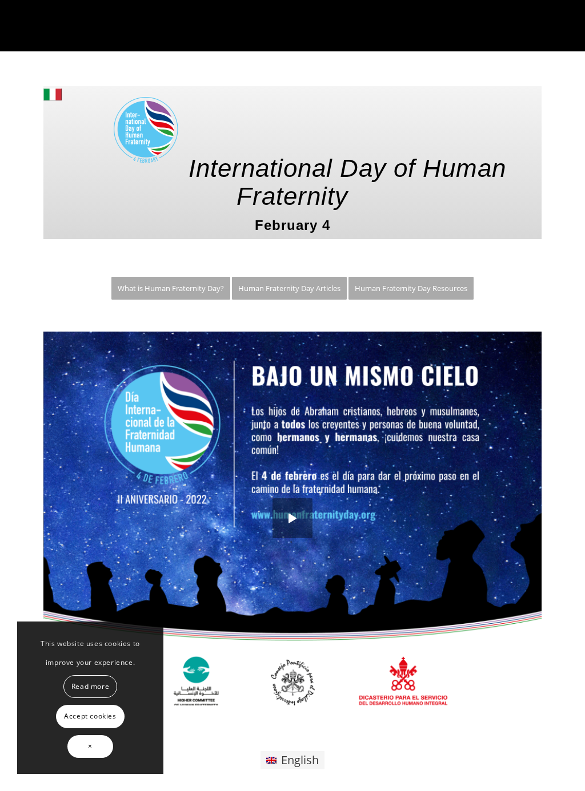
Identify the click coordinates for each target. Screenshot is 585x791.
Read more (90, 686)
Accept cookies (90, 716)
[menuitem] (170, 288)
